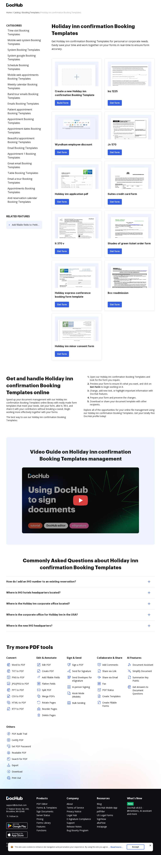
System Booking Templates (24, 50)
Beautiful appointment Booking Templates (21, 140)
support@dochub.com (16, 805)
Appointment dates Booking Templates (24, 130)
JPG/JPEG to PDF (20, 683)
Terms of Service (75, 807)
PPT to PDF (18, 689)
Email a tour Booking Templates (20, 180)
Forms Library (43, 822)
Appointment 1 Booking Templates (22, 155)
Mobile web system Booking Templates (24, 42)
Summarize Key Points (140, 679)
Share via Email (110, 677)
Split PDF (46, 689)
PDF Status (108, 689)
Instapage (102, 826)
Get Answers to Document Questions (140, 690)
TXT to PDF (18, 671)
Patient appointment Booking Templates (20, 111)
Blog (99, 803)
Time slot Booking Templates (18, 32)
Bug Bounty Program (77, 830)
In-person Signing (81, 686)
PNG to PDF (18, 677)
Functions (41, 830)
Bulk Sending (78, 702)
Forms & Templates (46, 807)
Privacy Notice (74, 811)
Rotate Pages (49, 702)
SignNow (101, 819)
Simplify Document (142, 671)
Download (17, 771)
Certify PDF (17, 740)
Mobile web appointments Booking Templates (23, 76)
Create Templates (111, 696)
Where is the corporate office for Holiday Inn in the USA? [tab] (42, 614)
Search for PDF (19, 758)
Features (40, 826)
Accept (135, 847)
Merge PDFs (48, 696)
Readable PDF (19, 752)
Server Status (43, 815)
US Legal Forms (105, 815)
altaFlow (101, 822)
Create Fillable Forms (109, 704)
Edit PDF (46, 664)
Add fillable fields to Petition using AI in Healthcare (27, 224)
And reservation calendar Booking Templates (22, 200)
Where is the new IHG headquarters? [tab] (29, 626)
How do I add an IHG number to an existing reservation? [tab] (41, 581)
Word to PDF (18, 664)
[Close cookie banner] (150, 845)
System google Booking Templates (22, 57)
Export (15, 765)
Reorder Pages (49, 708)
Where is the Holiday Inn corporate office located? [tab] (38, 603)
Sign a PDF (77, 664)
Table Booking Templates (23, 173)
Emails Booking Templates (23, 103)
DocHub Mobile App (107, 807)
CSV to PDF (18, 696)
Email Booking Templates (23, 148)
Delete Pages (49, 715)
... (115, 847)
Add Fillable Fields (51, 677)
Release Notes (74, 826)
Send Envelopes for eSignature (82, 679)
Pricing (39, 819)
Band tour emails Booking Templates (23, 96)
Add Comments (110, 664)
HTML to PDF (19, 702)
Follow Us (13, 816)
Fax (104, 683)
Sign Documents (44, 811)
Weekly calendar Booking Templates (22, 86)
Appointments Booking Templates (21, 190)
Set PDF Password (21, 746)
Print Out (16, 777)
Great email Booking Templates (20, 165)
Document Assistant (143, 664)
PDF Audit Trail (19, 733)
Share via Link (109, 671)
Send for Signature (81, 671)
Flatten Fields (49, 683)
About (70, 803)
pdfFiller (101, 811)
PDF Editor (41, 803)
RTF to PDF (18, 708)
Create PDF (48, 671)
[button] (80, 500)
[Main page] (14, 5)
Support (71, 822)
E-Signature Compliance (79, 819)
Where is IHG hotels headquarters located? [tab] (33, 592)
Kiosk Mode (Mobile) (78, 695)
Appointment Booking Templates (21, 121)
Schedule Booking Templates (18, 67)
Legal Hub (72, 815)
